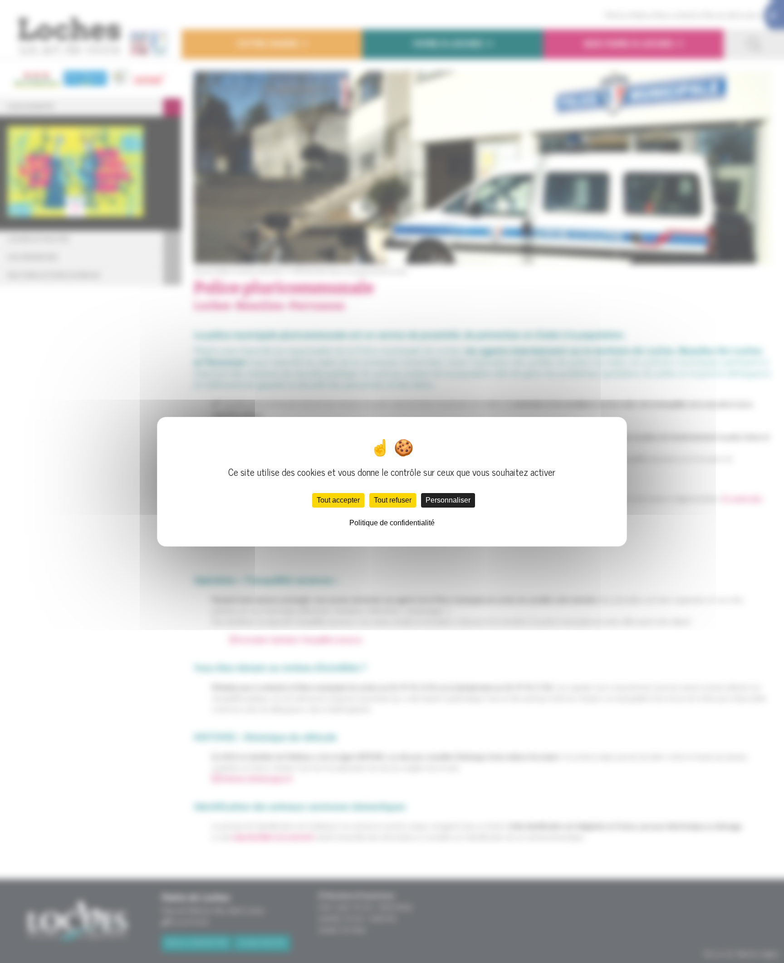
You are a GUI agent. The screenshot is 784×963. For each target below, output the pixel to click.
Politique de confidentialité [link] (392, 523)
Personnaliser (448, 500)
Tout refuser (393, 500)
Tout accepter (338, 500)
